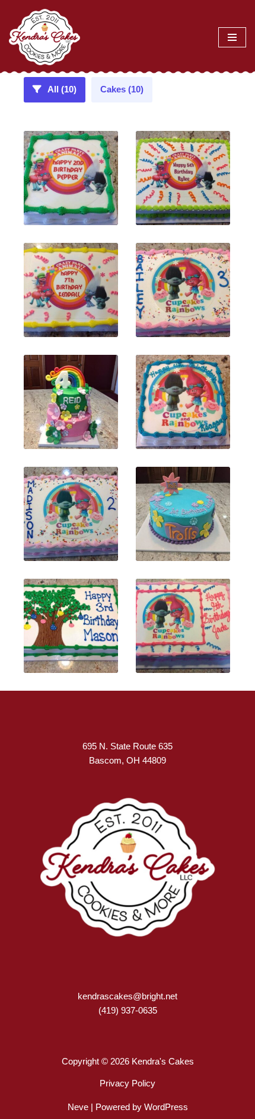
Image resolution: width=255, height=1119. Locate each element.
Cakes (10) (122, 89)
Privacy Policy (127, 1083)
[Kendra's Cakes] (44, 37)
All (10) (61, 89)
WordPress (166, 1107)
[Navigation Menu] (232, 37)
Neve (78, 1107)
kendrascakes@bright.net (127, 996)
